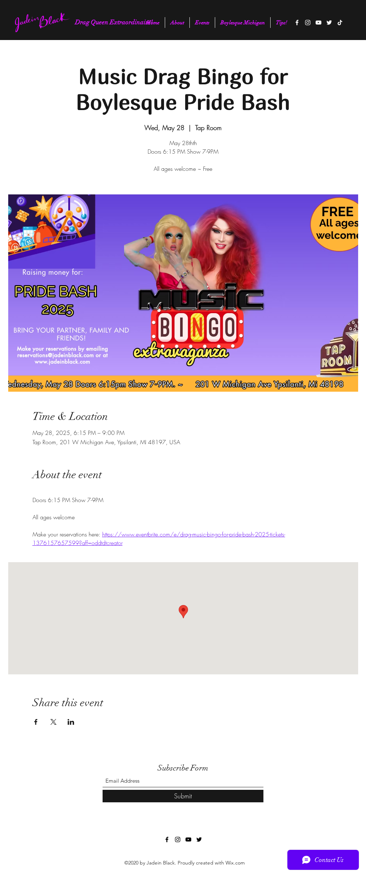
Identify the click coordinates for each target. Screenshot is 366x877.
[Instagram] (307, 22)
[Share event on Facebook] (36, 722)
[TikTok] (339, 22)
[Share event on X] (53, 722)
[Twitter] (329, 22)
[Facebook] (297, 22)
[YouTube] (318, 22)
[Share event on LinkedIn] (71, 722)
